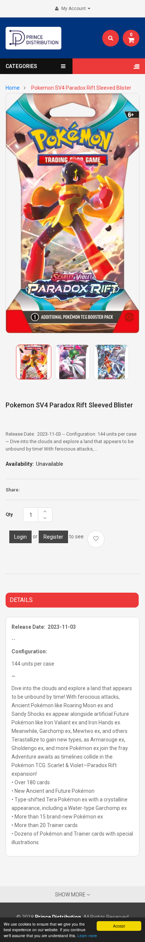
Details (21, 599)
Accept (119, 926)
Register (53, 537)
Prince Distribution (58, 917)
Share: (13, 490)
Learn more (87, 935)
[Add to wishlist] (95, 539)
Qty (9, 514)
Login (20, 537)
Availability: (20, 464)
